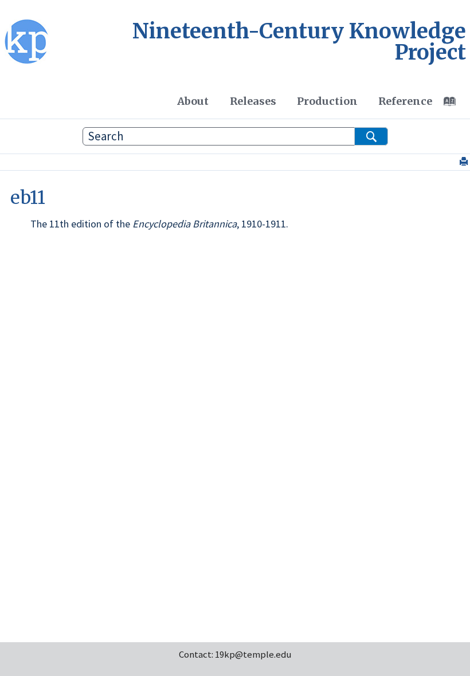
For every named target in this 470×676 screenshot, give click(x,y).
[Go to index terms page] (455, 104)
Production (327, 101)
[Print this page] (465, 162)
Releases (253, 101)
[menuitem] (193, 101)
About (193, 101)
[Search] (371, 136)
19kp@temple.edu (253, 654)
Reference (405, 101)
